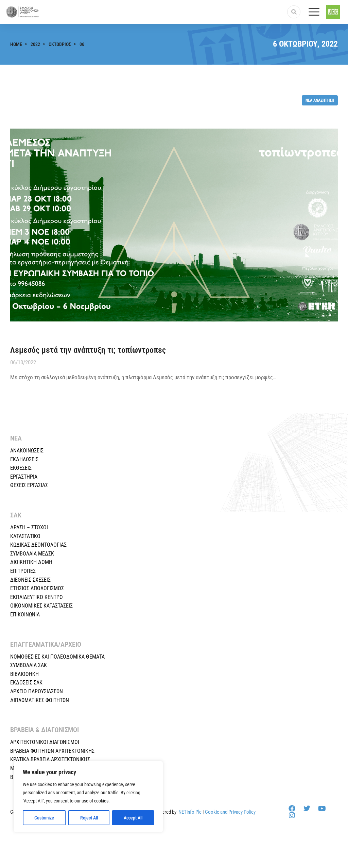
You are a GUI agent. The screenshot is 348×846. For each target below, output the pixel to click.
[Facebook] (292, 808)
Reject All (89, 817)
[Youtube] (321, 808)
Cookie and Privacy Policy (230, 812)
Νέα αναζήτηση (320, 100)
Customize (44, 817)
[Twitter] (306, 808)
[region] (88, 796)
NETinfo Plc (190, 812)
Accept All (133, 817)
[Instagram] (292, 815)
